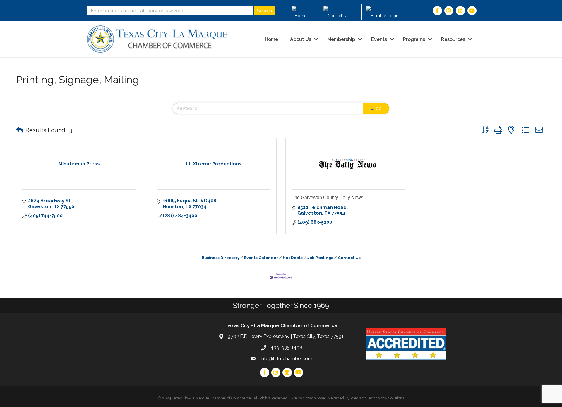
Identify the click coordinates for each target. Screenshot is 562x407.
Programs (414, 39)
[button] (19, 130)
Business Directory (220, 257)
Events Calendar (261, 257)
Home (271, 39)
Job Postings (320, 257)
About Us (300, 39)
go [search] (379, 108)
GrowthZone (314, 398)
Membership (341, 39)
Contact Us (349, 257)
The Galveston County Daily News (327, 197)
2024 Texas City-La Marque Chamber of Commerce (206, 398)
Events (379, 39)
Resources (453, 39)
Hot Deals (293, 257)
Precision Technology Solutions (377, 398)
